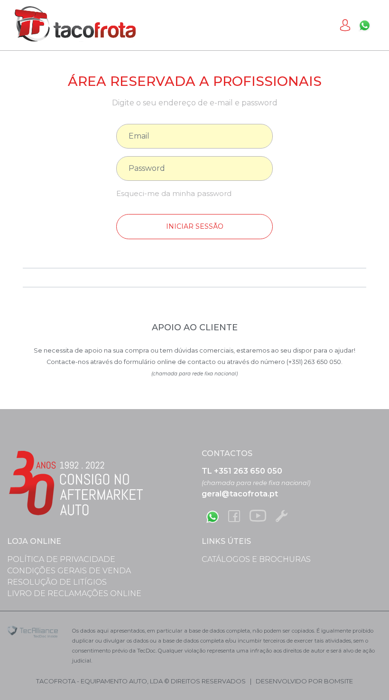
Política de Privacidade (61, 559)
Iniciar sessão (194, 226)
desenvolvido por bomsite (304, 681)
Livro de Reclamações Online (74, 593)
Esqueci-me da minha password (174, 193)
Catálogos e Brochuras (256, 559)
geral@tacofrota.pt (240, 493)
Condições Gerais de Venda (69, 570)
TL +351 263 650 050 (242, 471)
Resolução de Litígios (57, 582)
